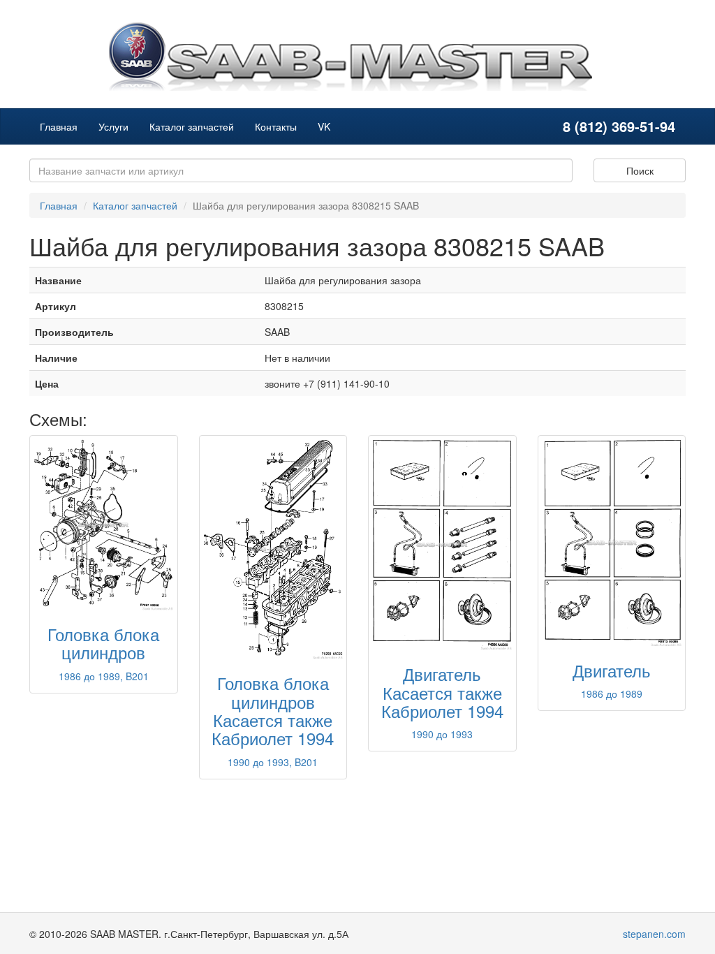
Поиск (640, 170)
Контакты (276, 126)
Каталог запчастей (191, 126)
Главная (59, 126)
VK (324, 126)
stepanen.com (654, 934)
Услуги (113, 126)
